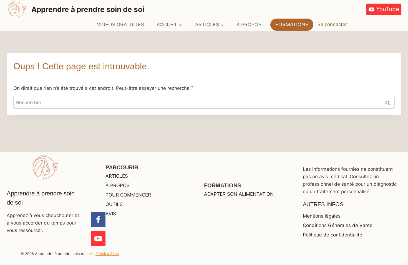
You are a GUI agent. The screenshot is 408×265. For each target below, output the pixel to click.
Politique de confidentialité (332, 235)
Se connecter (332, 24)
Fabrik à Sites (107, 253)
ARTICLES (116, 176)
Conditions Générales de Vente (337, 225)
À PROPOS (248, 24)
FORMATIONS (291, 24)
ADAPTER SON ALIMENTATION (239, 194)
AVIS (110, 213)
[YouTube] (98, 238)
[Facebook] (98, 219)
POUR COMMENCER (128, 195)
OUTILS (114, 204)
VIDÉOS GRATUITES (120, 24)
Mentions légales (322, 216)
